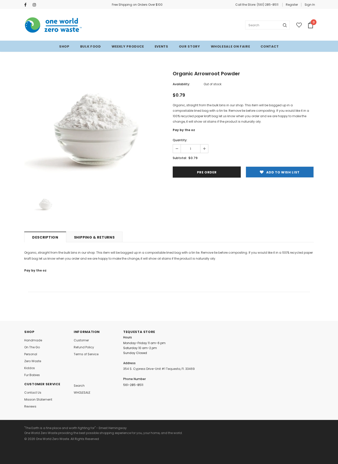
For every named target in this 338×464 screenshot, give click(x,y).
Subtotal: (180, 158)
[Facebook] (27, 5)
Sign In (310, 4)
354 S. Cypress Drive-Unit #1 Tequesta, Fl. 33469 (159, 369)
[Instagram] (36, 5)
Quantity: (180, 140)
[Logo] (53, 25)
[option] (94, 127)
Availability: (181, 84)
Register (292, 4)
